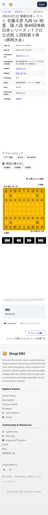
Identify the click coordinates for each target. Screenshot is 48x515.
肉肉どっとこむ (34, 476)
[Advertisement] (24, 511)
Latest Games (9, 395)
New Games (8, 400)
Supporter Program (15, 440)
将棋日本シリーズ (22, 55)
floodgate (7, 408)
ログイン (30, 338)
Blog (4, 448)
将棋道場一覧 (8, 453)
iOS (21, 157)
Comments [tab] (11, 323)
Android (32, 157)
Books (8, 417)
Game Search (12, 412)
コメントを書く (37, 333)
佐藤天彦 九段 (21, 68)
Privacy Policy (20, 476)
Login (42, 4)
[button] (3, 4)
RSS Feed (10, 436)
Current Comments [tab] (31, 323)
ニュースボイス (8, 481)
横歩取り (19, 99)
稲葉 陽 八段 (21, 73)
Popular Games (10, 404)
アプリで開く (8, 157)
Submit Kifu (11, 431)
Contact (8, 476)
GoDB (5, 444)
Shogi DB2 (6, 11)
